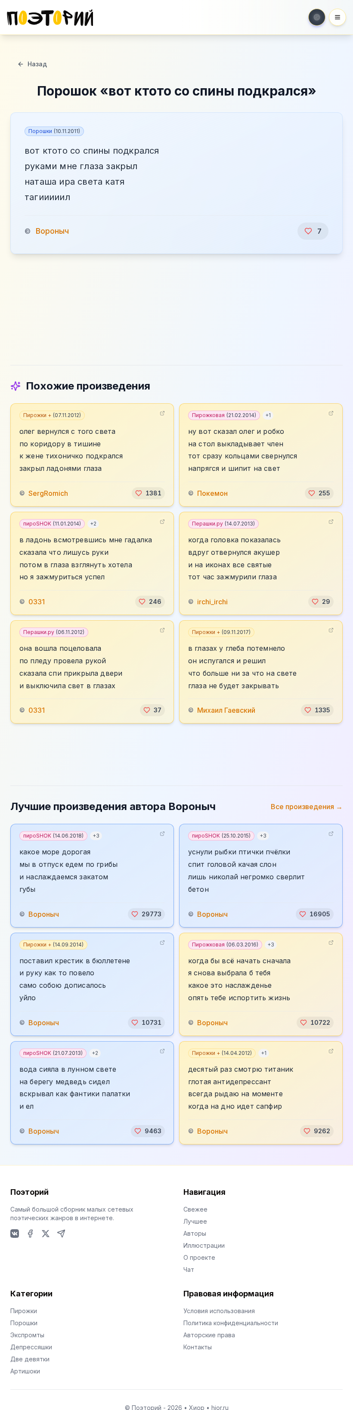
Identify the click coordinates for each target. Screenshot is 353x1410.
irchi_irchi (212, 601)
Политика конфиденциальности (230, 1323)
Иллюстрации (204, 1245)
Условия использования (219, 1310)
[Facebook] (30, 1233)
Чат (188, 1269)
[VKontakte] (14, 1233)
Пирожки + (52, 415)
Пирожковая (224, 415)
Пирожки (23, 1310)
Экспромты (27, 1335)
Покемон (212, 493)
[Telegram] (61, 1233)
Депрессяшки (31, 1347)
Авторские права (209, 1335)
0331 (36, 601)
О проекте (199, 1257)
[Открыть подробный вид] (162, 413)
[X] (45, 1233)
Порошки (54, 131)
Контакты (197, 1347)
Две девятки (30, 1359)
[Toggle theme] (316, 17)
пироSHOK (52, 523)
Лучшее (195, 1221)
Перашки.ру (223, 523)
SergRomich (48, 493)
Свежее (195, 1209)
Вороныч (52, 230)
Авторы (194, 1233)
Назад (37, 64)
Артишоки (25, 1371)
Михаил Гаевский (226, 710)
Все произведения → (307, 806)
